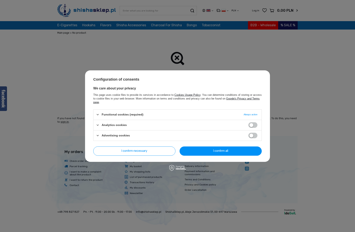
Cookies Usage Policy (187, 94)
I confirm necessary (134, 151)
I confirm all (220, 151)
